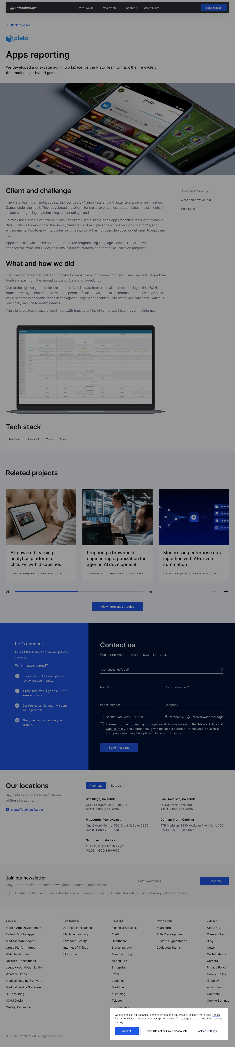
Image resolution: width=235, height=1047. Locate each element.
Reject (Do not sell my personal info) (166, 1030)
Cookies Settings (206, 1030)
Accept (126, 1030)
